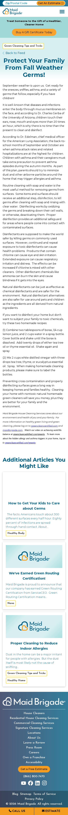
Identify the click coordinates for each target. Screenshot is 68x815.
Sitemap (25, 794)
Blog (15, 794)
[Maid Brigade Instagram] (44, 783)
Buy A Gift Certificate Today (34, 32)
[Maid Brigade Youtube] (23, 783)
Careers (34, 752)
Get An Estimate (49, 3)
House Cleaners (34, 713)
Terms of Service (44, 794)
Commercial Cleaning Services (34, 723)
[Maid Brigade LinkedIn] (37, 783)
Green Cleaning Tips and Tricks (23, 46)
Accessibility (34, 762)
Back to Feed (15, 53)
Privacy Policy (34, 799)
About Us (34, 737)
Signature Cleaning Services (34, 728)
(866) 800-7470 (34, 776)
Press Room (34, 747)
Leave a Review (34, 742)
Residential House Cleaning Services (34, 718)
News (10, 603)
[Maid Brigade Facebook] (30, 783)
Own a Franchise (34, 757)
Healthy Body (15, 533)
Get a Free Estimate (34, 769)
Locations (34, 733)
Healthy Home (16, 680)
